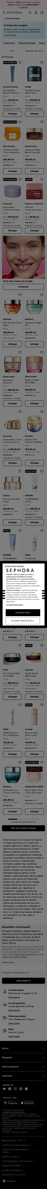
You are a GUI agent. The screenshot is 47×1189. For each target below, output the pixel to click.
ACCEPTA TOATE (22, 613)
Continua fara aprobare (14, 566)
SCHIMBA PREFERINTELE (22, 621)
